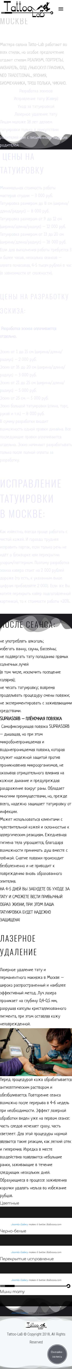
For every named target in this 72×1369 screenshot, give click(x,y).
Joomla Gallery (19, 1224)
